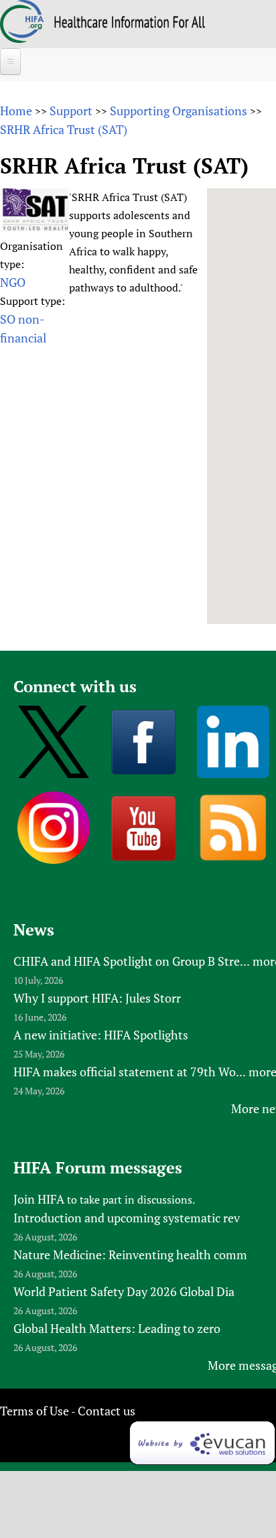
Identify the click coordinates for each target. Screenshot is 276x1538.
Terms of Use (34, 1411)
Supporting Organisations (178, 111)
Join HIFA (38, 1199)
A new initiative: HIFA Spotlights (100, 1035)
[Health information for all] (129, 23)
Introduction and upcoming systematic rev (126, 1218)
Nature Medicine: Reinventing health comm (130, 1254)
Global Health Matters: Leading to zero (116, 1328)
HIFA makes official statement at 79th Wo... (129, 1072)
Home (16, 111)
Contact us (106, 1411)
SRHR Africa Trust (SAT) (63, 129)
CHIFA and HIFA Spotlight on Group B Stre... (131, 961)
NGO (12, 282)
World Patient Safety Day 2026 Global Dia (123, 1291)
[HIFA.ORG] (22, 38)
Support (71, 111)
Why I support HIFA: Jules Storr (97, 998)
